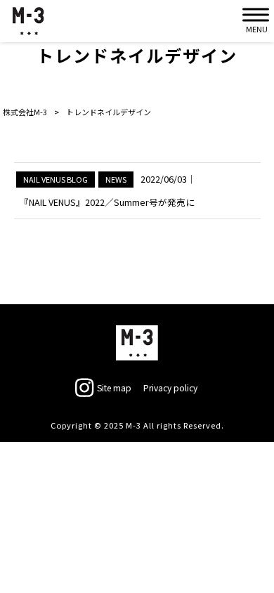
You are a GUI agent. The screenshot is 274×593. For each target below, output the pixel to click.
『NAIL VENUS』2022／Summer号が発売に (107, 202)
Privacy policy (170, 387)
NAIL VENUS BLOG (55, 179)
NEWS (115, 179)
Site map (114, 387)
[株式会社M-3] (28, 21)
